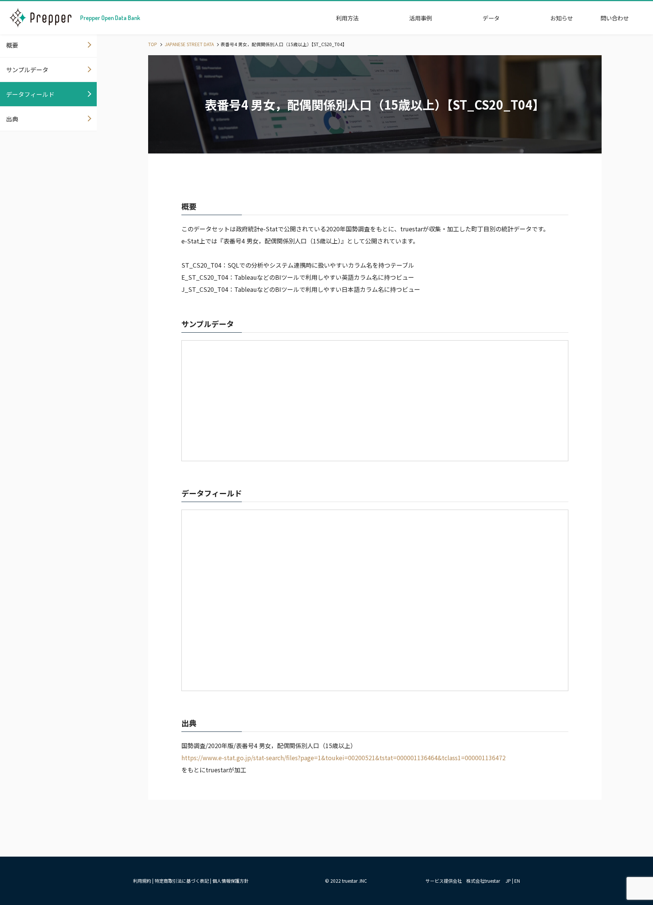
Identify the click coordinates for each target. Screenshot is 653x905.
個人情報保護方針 (230, 880)
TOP (152, 44)
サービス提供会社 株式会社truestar (463, 880)
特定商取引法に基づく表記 (182, 880)
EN (517, 880)
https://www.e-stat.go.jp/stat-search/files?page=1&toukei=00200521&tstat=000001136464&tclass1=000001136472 (343, 757)
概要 (12, 45)
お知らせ (561, 18)
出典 (12, 118)
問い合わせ (614, 18)
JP (508, 880)
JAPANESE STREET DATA (189, 44)
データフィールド (30, 94)
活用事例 (420, 18)
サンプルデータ (27, 69)
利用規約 (142, 880)
